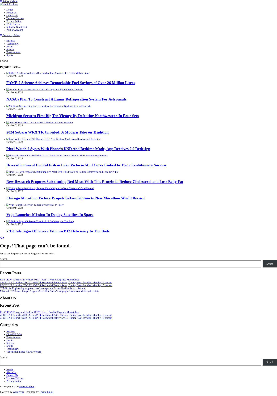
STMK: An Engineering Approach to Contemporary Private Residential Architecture (42, 288)
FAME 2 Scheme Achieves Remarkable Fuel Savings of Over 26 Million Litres (70, 83)
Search (3, 259)
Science (10, 49)
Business (10, 40)
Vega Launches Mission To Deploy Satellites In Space (49, 215)
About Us (11, 12)
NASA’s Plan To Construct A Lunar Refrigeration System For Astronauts (66, 99)
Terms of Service (15, 18)
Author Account (14, 30)
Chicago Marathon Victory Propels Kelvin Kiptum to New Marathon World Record (75, 198)
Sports (9, 55)
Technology (12, 43)
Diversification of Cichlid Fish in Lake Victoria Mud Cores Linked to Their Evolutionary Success (86, 165)
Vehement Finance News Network (23, 351)
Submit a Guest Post (16, 27)
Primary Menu (9, 1)
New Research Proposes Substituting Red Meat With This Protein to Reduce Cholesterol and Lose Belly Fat (94, 181)
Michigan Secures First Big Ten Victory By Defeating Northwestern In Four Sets (72, 116)
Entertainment (13, 52)
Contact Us (12, 15)
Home (9, 9)
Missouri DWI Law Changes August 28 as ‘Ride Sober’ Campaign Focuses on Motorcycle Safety (49, 291)
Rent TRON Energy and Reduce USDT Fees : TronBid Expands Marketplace (39, 279)
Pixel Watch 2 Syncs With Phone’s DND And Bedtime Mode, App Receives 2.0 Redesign (78, 149)
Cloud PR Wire (14, 334)
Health (9, 46)
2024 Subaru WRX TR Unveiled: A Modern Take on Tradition (57, 132)
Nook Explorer (26, 386)
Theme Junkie (46, 392)
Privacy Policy (13, 21)
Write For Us (13, 24)
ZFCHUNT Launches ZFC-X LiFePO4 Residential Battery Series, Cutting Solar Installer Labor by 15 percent (56, 282)
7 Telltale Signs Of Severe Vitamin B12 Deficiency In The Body (58, 231)
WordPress (18, 392)
